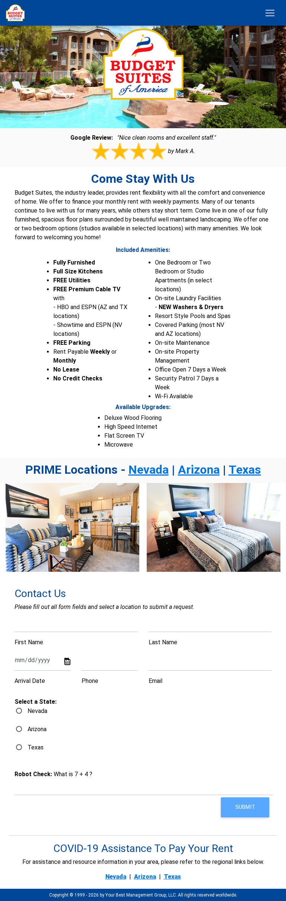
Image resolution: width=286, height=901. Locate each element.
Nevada (148, 470)
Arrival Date (30, 680)
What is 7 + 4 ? (53, 774)
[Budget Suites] (17, 12)
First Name (29, 642)
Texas (245, 470)
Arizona (199, 470)
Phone (90, 680)
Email (155, 680)
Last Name (163, 642)
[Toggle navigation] (270, 13)
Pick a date (67, 662)
